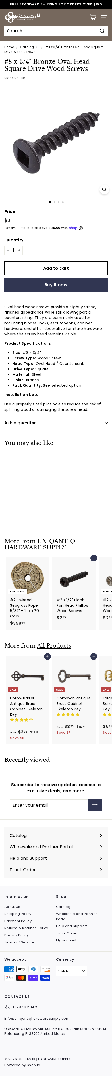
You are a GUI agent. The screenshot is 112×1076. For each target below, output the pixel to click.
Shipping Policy (17, 913)
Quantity (14, 240)
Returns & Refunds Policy (26, 928)
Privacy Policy (16, 935)
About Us (12, 906)
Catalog (27, 47)
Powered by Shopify (22, 1065)
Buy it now (56, 285)
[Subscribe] (95, 805)
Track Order (66, 933)
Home (9, 47)
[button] (22, 720)
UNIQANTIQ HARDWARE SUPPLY (39, 544)
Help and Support (71, 926)
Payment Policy (18, 921)
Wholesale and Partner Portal (76, 916)
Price (9, 211)
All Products (54, 645)
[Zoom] (104, 189)
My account (66, 940)
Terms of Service (19, 942)
